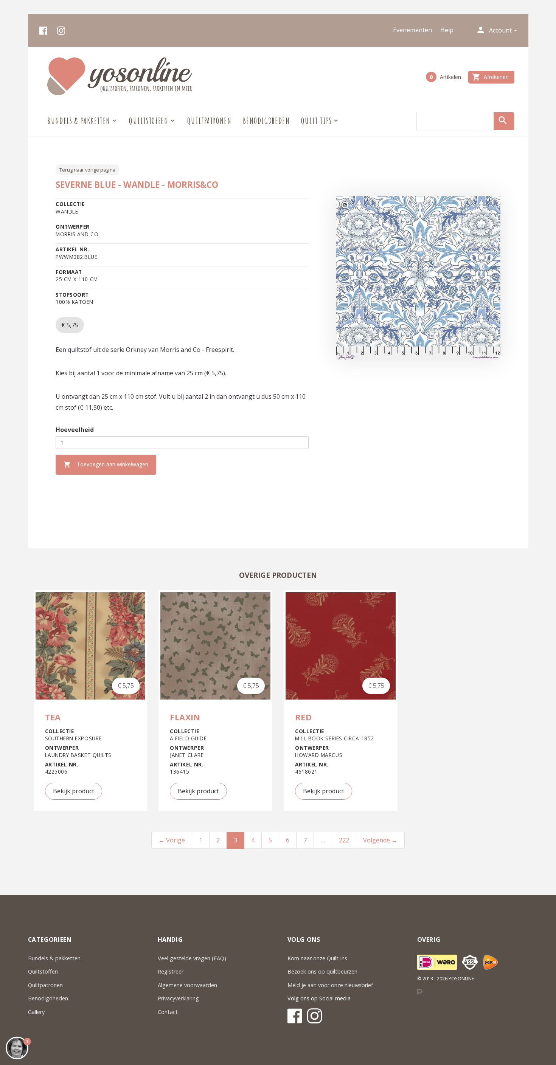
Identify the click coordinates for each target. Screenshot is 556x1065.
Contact (168, 1011)
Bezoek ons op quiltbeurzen (322, 971)
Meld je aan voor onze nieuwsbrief (330, 985)
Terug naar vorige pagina (87, 169)
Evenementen (412, 30)
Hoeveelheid (75, 430)
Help (446, 30)
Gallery (36, 1011)
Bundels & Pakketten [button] (78, 120)
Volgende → (380, 840)
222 (344, 840)
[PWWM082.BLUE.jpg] (418, 278)
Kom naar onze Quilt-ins (318, 958)
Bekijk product (73, 791)
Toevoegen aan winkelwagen (106, 464)
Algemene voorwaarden (187, 985)
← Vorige (171, 840)
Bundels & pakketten (54, 958)
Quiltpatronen (209, 120)
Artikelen (445, 76)
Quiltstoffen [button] (148, 120)
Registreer (170, 971)
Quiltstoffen (43, 971)
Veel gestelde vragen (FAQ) (192, 958)
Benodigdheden (266, 120)
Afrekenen (490, 77)
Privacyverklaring (178, 998)
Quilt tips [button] (316, 120)
